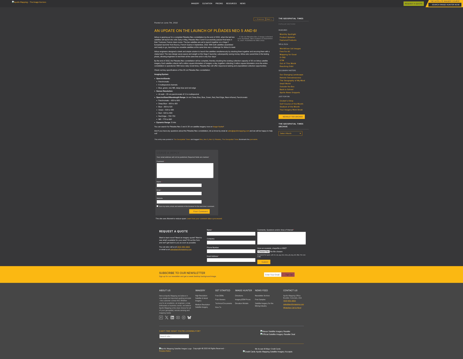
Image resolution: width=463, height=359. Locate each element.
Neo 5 (206, 139)
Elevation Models (241, 303)
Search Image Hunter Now (446, 4)
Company (210, 239)
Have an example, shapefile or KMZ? (272, 248)
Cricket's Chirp (286, 101)
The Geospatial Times (182, 139)
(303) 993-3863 (183, 247)
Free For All (285, 51)
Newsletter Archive (293, 116)
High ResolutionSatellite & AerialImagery (201, 298)
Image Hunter (243, 290)
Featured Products (288, 40)
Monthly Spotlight (288, 34)
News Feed (261, 290)
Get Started (222, 290)
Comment (161, 161)
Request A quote (413, 3)
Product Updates (287, 37)
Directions (239, 296)
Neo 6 (211, 139)
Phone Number (213, 247)
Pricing (219, 3)
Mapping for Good (288, 54)
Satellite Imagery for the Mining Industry (264, 304)
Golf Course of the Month (291, 104)
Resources (231, 3)
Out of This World (288, 63)
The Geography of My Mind (292, 80)
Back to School (286, 89)
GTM (282, 60)
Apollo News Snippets (290, 92)
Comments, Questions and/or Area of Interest (275, 230)
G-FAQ (283, 57)
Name (159, 182)
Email (159, 190)
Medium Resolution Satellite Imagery (202, 306)
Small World (285, 84)
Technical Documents (223, 303)
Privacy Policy (165, 351)
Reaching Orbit (286, 66)
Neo (201, 139)
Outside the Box (287, 87)
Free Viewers (220, 299)
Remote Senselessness (290, 78)
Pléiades (218, 139)
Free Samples (260, 299)
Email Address (213, 256)
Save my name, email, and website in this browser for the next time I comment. (186, 206)
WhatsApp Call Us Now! (292, 308)
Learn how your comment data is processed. (204, 218)
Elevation (207, 3)
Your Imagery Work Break (291, 110)
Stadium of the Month (290, 107)
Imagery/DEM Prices (243, 299)
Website (160, 198)
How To (218, 307)
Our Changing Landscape (291, 75)
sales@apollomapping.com (180, 249)
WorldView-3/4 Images (290, 49)
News (242, 3)
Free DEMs (219, 296)
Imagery (195, 3)
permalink (253, 139)
